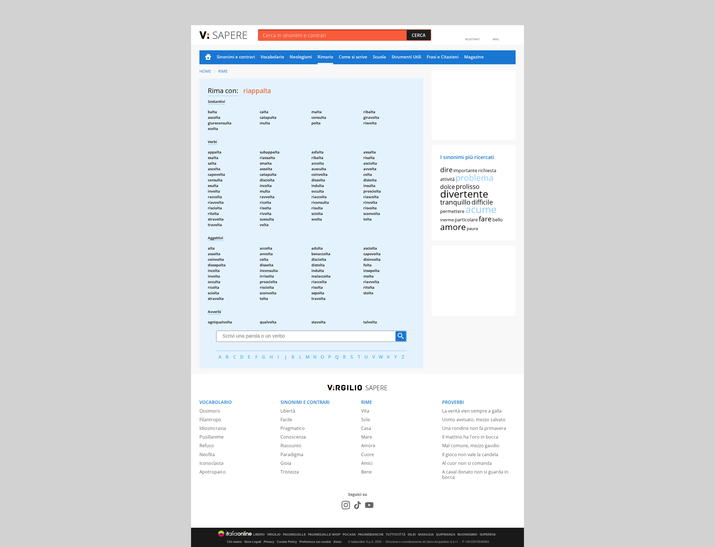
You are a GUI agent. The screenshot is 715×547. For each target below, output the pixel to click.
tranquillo (455, 202)
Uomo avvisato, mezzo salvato (474, 419)
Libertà (287, 411)
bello (497, 220)
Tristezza (289, 472)
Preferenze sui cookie (315, 541)
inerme (447, 219)
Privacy (269, 541)
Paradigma (291, 454)
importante (465, 170)
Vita (365, 411)
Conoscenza (293, 437)
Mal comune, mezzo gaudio (470, 445)
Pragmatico (292, 428)
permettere (452, 211)
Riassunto (290, 445)
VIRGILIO (274, 534)
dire (446, 169)
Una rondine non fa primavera (474, 428)
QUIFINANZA (445, 534)
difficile (482, 202)
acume (481, 209)
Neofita (207, 454)
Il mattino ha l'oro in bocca (470, 437)
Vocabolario (272, 57)
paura (472, 228)
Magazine (474, 57)
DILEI (412, 534)
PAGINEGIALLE (294, 534)
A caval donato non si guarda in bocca (475, 474)
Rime (223, 71)
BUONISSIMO (467, 534)
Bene (366, 472)
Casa (366, 428)
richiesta (487, 170)
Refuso (206, 445)
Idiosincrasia (212, 428)
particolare (466, 220)
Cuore (367, 454)
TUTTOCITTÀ (396, 534)
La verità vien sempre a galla (472, 411)
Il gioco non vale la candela (470, 454)
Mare (366, 437)
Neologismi (301, 57)
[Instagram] (346, 505)
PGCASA (349, 534)
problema (475, 177)
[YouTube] (369, 505)
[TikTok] (357, 505)
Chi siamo (234, 541)
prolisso (468, 186)
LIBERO (259, 534)
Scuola (379, 57)
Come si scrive (353, 57)
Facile (286, 419)
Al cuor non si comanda (467, 463)
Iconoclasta (211, 463)
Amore (368, 445)
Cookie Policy (287, 541)
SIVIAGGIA (426, 534)
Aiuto (337, 541)
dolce (447, 187)
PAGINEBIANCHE (370, 534)
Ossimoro (209, 411)
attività (447, 179)
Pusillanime (211, 437)
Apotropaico (212, 472)
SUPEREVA (488, 534)
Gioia (285, 463)
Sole (365, 419)
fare (485, 218)
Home (208, 57)
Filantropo (210, 419)
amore (453, 227)
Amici (367, 463)
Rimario (325, 57)
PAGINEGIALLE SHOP (324, 534)
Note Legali (252, 541)
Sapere (229, 35)
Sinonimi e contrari (236, 57)
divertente (464, 194)
